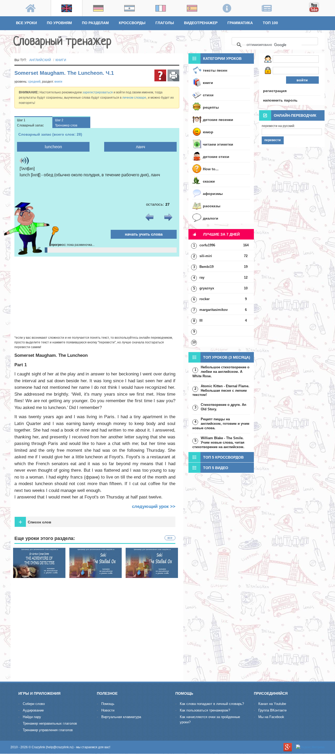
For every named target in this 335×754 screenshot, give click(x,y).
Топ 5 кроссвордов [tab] (223, 457)
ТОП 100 (270, 23)
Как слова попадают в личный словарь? (212, 704)
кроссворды (132, 23)
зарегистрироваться (97, 92)
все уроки (26, 23)
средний (34, 81)
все (170, 538)
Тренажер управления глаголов (48, 730)
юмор (208, 132)
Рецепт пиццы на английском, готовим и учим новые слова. (220, 423)
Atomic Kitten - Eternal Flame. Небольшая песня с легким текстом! (220, 390)
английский (40, 60)
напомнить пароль (280, 100)
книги (60, 60)
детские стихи (216, 157)
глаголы (164, 23)
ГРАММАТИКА (240, 23)
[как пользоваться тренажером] (160, 75)
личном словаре (134, 97)
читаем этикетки (218, 144)
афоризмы (213, 194)
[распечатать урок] (173, 75)
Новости (107, 710)
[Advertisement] (96, 296)
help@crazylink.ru (59, 747)
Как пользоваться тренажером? (205, 710)
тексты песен (215, 70)
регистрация (275, 91)
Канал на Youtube (272, 704)
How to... (211, 169)
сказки (209, 181)
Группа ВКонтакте (272, 710)
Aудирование (33, 710)
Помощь (107, 704)
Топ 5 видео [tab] (215, 468)
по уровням (59, 23)
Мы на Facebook (271, 717)
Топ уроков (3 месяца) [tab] (226, 357)
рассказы (211, 206)
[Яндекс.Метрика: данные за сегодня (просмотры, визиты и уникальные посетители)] (310, 747)
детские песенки (218, 120)
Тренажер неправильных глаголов (50, 723)
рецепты (211, 107)
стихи (208, 95)
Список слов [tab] (35, 521)
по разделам (95, 23)
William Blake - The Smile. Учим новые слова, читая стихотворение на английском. (218, 442)
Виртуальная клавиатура (121, 717)
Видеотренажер (200, 23)
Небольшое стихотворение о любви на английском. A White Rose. (220, 371)
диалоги (210, 218)
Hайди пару (32, 717)
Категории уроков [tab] (222, 58)
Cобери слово (34, 704)
